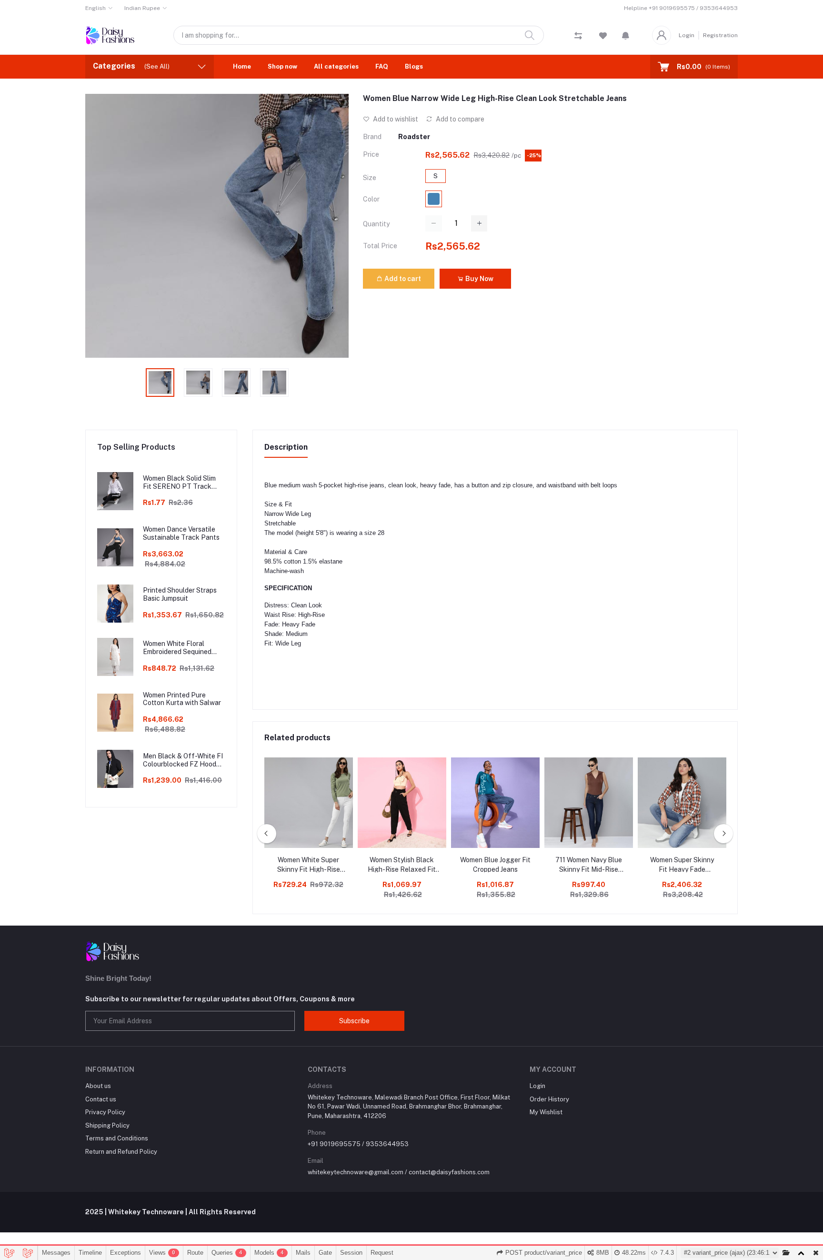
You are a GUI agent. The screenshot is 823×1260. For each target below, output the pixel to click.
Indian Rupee (142, 8)
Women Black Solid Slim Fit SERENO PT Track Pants (179, 482)
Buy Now (478, 278)
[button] (625, 35)
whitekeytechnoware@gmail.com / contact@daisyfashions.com (399, 1172)
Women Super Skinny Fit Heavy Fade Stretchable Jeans (682, 865)
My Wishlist (546, 1112)
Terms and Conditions (116, 1138)
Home (242, 66)
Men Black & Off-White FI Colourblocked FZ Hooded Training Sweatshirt (183, 760)
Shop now (282, 66)
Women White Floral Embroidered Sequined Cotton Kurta (177, 648)
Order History (549, 1099)
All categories (336, 66)
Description (286, 447)
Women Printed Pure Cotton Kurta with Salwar (182, 699)
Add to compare (459, 119)
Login (686, 35)
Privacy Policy (105, 1112)
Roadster (414, 137)
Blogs (414, 66)
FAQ (381, 66)
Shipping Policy (107, 1125)
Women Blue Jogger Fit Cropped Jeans (495, 864)
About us (98, 1085)
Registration (720, 35)
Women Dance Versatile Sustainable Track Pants (181, 533)
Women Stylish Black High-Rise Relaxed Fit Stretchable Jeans (402, 865)
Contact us (100, 1099)
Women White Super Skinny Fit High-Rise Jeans (308, 865)
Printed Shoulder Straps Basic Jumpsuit (180, 594)
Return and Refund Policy (121, 1151)
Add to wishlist (394, 119)
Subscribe (354, 1021)
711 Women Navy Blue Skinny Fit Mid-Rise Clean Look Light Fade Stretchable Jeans (588, 865)
